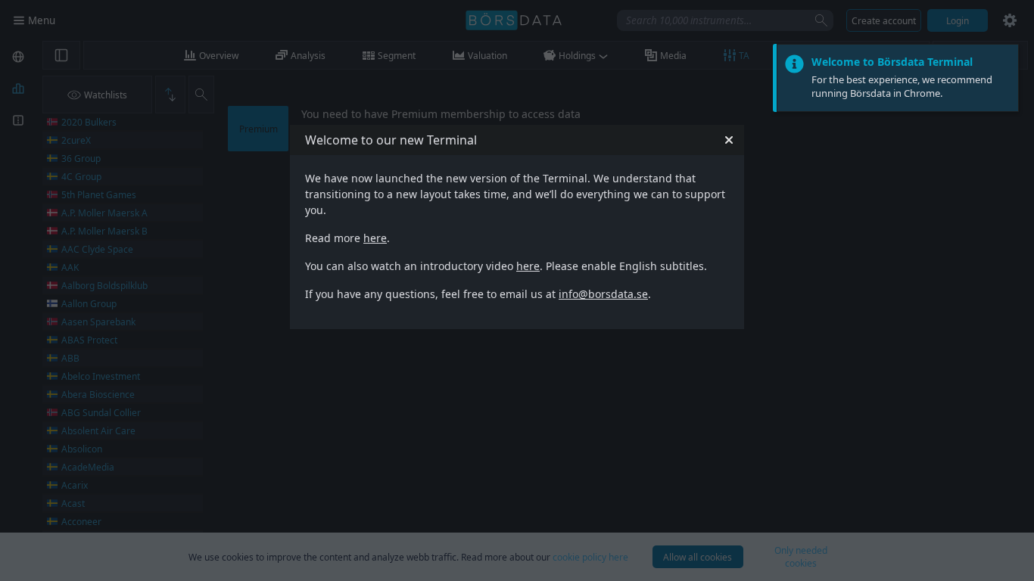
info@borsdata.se (603, 294)
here (375, 238)
